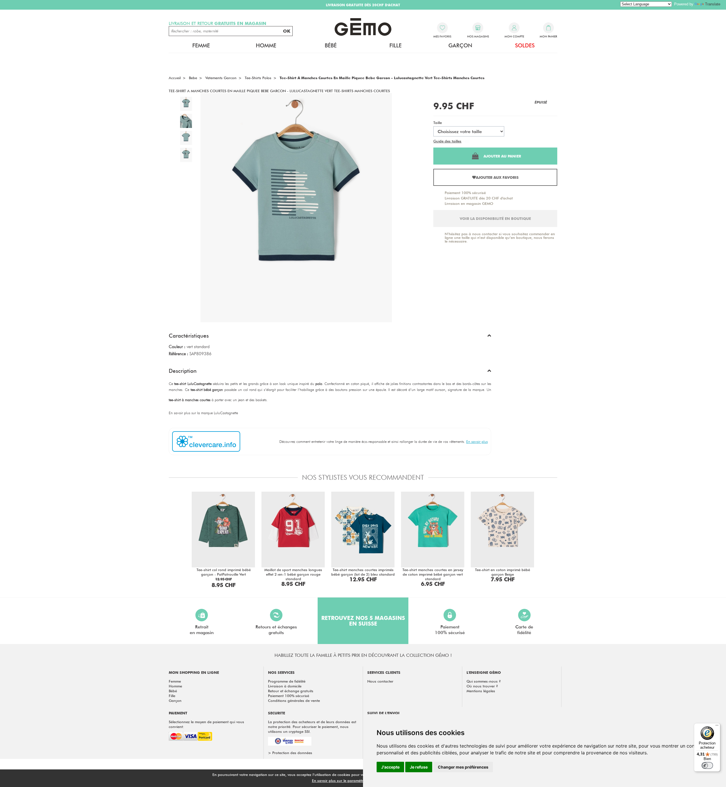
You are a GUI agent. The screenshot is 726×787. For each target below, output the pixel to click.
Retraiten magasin (202, 629)
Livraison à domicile (284, 686)
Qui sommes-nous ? (484, 681)
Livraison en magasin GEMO (469, 203)
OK (286, 31)
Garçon (175, 700)
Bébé (173, 691)
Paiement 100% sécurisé (465, 192)
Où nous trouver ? (482, 686)
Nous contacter (380, 681)
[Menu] (717, 726)
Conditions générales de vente (294, 700)
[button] (330, 337)
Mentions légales (481, 691)
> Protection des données (290, 752)
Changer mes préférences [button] (463, 767)
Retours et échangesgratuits (276, 629)
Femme (175, 681)
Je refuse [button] (419, 767)
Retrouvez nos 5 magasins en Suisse (363, 621)
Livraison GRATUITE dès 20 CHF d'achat (479, 198)
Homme (175, 686)
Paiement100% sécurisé (450, 629)
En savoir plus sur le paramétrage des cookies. (352, 780)
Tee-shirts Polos (258, 77)
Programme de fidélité (286, 681)
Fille (172, 695)
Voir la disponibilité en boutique (495, 218)
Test (466, 141)
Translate (712, 4)
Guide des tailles (447, 141)
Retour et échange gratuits (290, 691)
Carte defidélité (524, 629)
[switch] (707, 765)
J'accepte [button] (390, 767)
